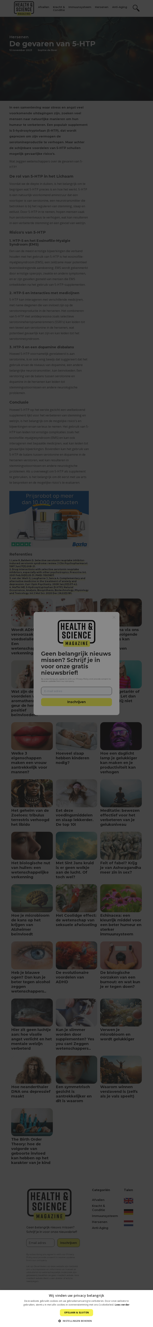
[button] (76, 1321)
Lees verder (122, 1304)
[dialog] (76, 663)
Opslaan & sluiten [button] (76, 1312)
